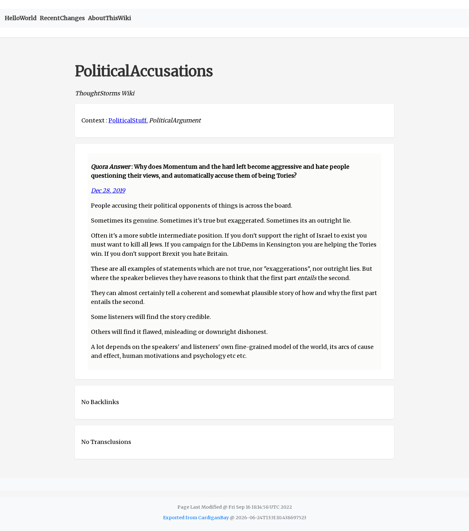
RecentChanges (62, 18)
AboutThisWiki (109, 18)
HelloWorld (21, 18)
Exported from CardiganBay (196, 517)
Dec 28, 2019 (108, 190)
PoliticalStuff (127, 120)
